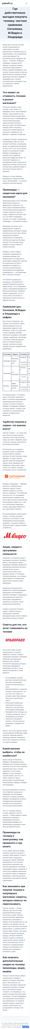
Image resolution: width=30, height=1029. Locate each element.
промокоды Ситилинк (10, 987)
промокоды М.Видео (18, 663)
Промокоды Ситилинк (10, 588)
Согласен (25, 1027)
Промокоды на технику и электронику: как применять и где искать (13, 839)
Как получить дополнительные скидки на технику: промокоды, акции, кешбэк (14, 964)
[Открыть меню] (26, 3)
